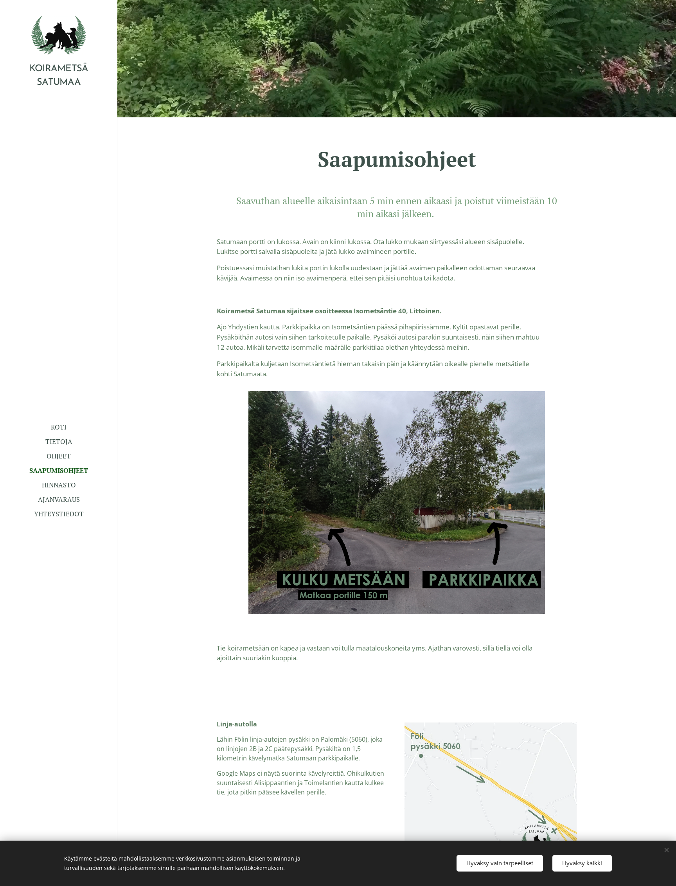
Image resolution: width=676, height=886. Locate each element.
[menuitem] (58, 426)
